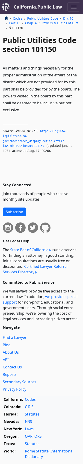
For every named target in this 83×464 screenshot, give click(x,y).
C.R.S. (29, 406)
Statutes (32, 414)
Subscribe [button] (14, 211)
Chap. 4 (31, 23)
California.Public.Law (38, 7)
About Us (11, 352)
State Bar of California (29, 249)
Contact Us (12, 367)
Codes (17, 18)
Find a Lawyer (15, 337)
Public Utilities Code (42, 18)
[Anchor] (22, 109)
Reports (10, 374)
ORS (38, 436)
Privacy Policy (14, 389)
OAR (29, 436)
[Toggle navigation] (73, 7)
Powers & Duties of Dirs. (61, 23)
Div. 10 (68, 18)
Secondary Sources (19, 381)
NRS (28, 421)
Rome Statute (37, 451)
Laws (29, 428)
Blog (7, 344)
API (6, 359)
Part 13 (14, 23)
